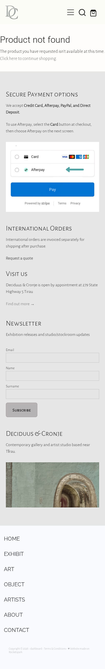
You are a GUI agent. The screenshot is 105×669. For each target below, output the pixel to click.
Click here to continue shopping (28, 58)
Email (10, 350)
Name (10, 368)
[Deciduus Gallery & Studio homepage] (35, 12)
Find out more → (20, 303)
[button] (82, 12)
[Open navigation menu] (70, 12)
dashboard (36, 648)
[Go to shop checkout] (94, 12)
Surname (12, 386)
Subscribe (21, 410)
